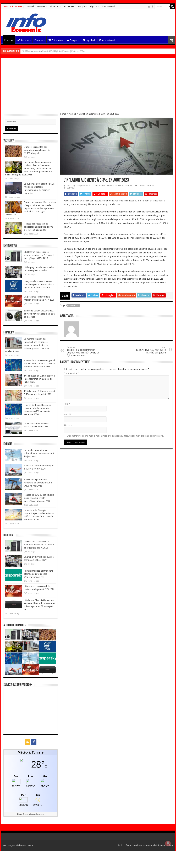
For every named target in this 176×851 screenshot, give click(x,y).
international (108, 6)
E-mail (67, 414)
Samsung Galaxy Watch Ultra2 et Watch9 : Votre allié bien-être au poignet (39, 313)
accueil (30, 6)
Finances (54, 6)
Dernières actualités (115, 186)
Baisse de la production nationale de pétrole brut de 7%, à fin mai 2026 (38, 482)
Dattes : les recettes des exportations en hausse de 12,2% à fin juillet (37, 150)
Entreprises (69, 6)
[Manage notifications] (168, 843)
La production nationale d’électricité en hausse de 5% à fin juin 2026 (39, 453)
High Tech (94, 6)
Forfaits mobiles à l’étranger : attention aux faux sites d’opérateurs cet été (38, 574)
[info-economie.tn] (24, 22)
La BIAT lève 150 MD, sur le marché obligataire (151, 350)
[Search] (172, 6)
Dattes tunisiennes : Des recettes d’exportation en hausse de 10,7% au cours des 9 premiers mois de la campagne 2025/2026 (30, 208)
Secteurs (41, 6)
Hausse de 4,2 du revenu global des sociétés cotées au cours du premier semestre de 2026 (39, 363)
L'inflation (73, 305)
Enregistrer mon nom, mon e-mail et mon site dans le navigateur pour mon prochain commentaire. (115, 436)
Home (63, 114)
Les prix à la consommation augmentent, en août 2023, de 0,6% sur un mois (83, 351)
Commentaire (71, 373)
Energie (81, 6)
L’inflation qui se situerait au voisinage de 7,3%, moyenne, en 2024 (53, 51)
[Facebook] (152, 7)
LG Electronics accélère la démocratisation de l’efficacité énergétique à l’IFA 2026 (39, 255)
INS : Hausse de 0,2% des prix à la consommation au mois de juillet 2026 (39, 378)
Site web (68, 425)
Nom (67, 404)
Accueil (72, 114)
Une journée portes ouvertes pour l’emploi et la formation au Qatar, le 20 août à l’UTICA (39, 284)
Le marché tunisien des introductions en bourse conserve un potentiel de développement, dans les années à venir (27, 345)
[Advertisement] (88, 87)
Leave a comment (146, 186)
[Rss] (149, 7)
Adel (68, 186)
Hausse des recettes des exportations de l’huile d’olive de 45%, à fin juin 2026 (38, 226)
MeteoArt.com (36, 814)
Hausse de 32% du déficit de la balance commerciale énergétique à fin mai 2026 (39, 498)
